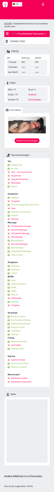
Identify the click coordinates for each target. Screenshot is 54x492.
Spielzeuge (15, 183)
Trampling (15, 305)
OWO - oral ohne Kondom (21, 172)
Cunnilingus (16, 331)
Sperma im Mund (18, 360)
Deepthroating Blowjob (20, 324)
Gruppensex (16, 176)
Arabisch (33, 94)
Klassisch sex (16, 165)
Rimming (14, 219)
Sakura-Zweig (16, 255)
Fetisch (14, 186)
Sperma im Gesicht (19, 367)
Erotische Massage (19, 230)
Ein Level (14, 168)
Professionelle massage (21, 226)
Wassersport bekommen (21, 382)
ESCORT (8, 23)
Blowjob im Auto (18, 327)
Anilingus (15, 334)
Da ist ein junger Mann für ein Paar (25, 205)
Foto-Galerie (15, 110)
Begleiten (15, 197)
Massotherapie (17, 240)
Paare (13, 208)
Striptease (15, 266)
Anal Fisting (16, 345)
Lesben (14, 273)
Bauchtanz (15, 269)
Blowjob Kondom (18, 316)
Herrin (13, 280)
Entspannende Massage (21, 251)
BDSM (13, 287)
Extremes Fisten (17, 349)
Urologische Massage (20, 233)
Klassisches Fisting (19, 341)
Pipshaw (14, 215)
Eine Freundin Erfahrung (21, 320)
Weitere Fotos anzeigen (27, 141)
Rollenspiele (16, 298)
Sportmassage (17, 248)
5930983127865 (17, 41)
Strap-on (14, 295)
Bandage (14, 302)
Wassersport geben (19, 378)
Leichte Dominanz (18, 284)
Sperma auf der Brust (20, 363)
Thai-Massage (17, 237)
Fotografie (15, 201)
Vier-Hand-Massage (19, 244)
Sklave (13, 291)
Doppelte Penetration (20, 179)
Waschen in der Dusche (21, 212)
